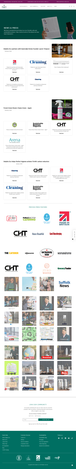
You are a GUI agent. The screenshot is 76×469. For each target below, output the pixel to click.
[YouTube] (69, 438)
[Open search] (69, 6)
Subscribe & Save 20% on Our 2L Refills (38, 1)
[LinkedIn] (65, 438)
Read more (14, 72)
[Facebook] (59, 438)
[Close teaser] (72, 239)
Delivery (22, 439)
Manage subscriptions (25, 445)
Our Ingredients (5, 445)
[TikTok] (72, 438)
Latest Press (5, 441)
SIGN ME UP (46, 419)
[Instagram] (62, 438)
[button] (74, 234)
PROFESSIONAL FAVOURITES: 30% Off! (13, 1)
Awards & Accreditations (44, 445)
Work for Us (4, 439)
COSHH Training (5, 449)
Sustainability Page (43, 437)
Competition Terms (24, 443)
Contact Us (23, 437)
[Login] (71, 6)
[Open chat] (72, 465)
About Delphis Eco (6, 437)
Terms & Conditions (25, 441)
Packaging (41, 439)
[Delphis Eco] (4, 6)
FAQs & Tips (4, 443)
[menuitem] (24, 6)
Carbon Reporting (42, 443)
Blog (3, 447)
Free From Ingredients (43, 441)
